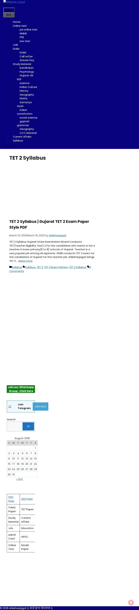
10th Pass (11, 499)
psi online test (28, 29)
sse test (25, 41)
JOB (15, 45)
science (24, 83)
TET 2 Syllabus (77, 267)
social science (28, 117)
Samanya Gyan (24, 104)
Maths (23, 98)
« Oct (19, 479)
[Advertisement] (48, 189)
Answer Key (27, 60)
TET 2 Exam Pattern (56, 267)
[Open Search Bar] (8, 5)
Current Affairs (22, 136)
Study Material (22, 64)
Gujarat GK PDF (25, 77)
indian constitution (24, 112)
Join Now (40, 406)
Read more (25, 261)
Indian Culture (28, 87)
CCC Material (28, 133)
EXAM (16, 48)
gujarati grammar (23, 123)
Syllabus (18, 140)
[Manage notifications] (131, 602)
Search (11, 419)
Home (17, 22)
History (24, 90)
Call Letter (26, 56)
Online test (20, 26)
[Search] (28, 426)
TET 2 (40, 267)
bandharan (27, 68)
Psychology (27, 71)
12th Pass (27, 499)
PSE (22, 37)
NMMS (23, 33)
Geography (27, 94)
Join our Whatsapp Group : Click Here (21, 389)
